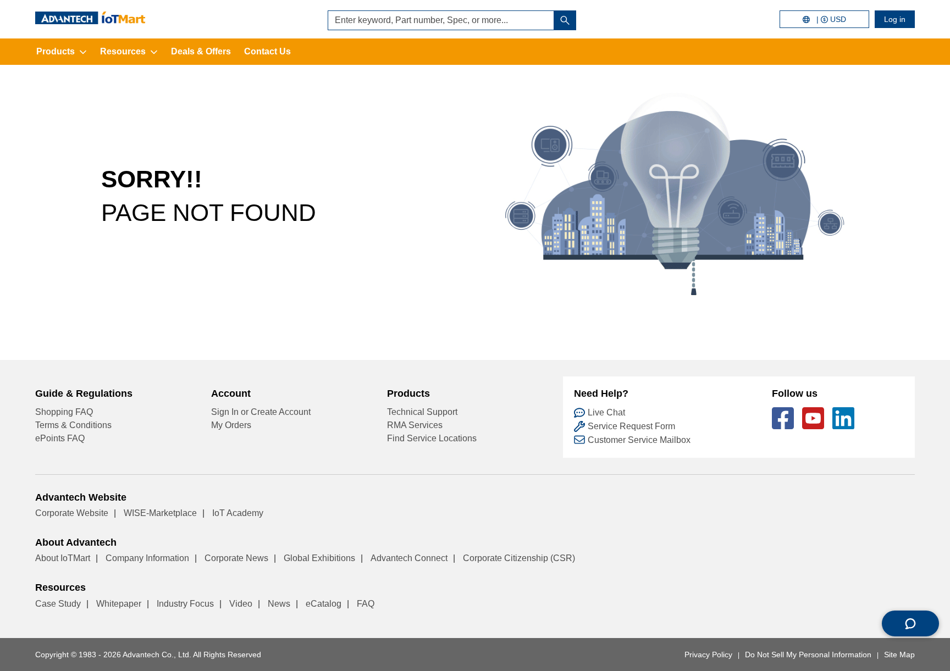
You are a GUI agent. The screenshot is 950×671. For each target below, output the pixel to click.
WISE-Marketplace (160, 513)
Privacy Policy (708, 654)
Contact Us (267, 51)
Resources (123, 51)
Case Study (58, 603)
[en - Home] (90, 18)
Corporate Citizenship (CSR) (519, 558)
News (279, 603)
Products (55, 51)
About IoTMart (62, 558)
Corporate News (236, 558)
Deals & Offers (201, 51)
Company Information (147, 558)
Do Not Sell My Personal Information (808, 654)
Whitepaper (118, 603)
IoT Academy (237, 513)
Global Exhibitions (319, 558)
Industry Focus (185, 603)
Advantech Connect (409, 558)
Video (240, 603)
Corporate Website (71, 513)
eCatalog (323, 603)
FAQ (365, 603)
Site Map (899, 654)
